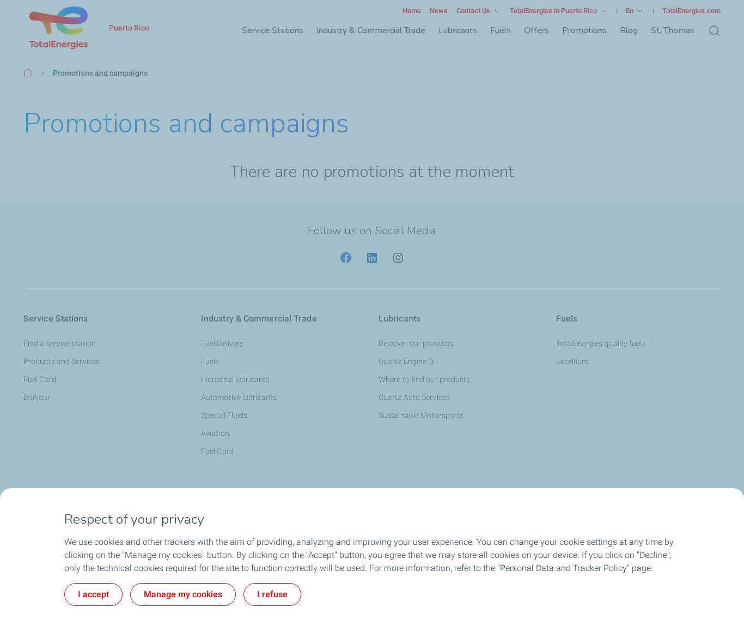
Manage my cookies (183, 594)
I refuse (272, 594)
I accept (93, 594)
